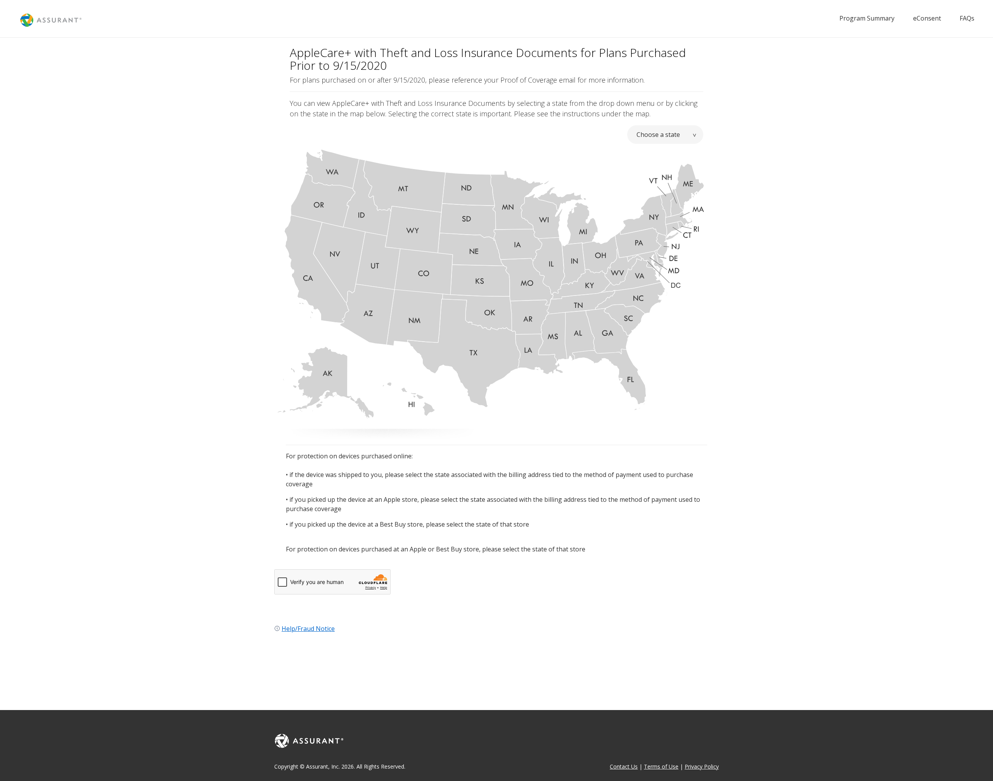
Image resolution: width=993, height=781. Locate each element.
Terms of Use (661, 766)
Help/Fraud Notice (308, 628)
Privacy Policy (702, 766)
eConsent (927, 18)
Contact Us (624, 766)
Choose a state (658, 134)
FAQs (967, 18)
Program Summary (866, 18)
